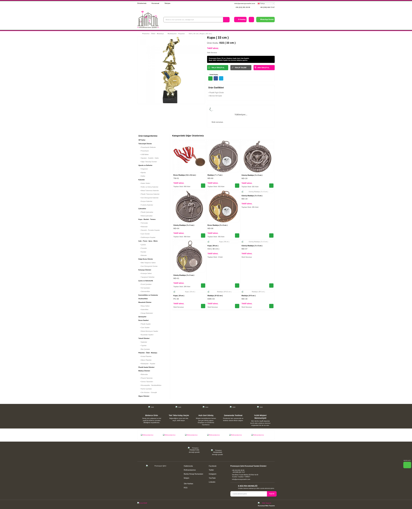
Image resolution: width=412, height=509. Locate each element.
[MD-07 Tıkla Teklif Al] (271, 285)
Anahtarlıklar (143, 298)
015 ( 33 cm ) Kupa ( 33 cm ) (200, 33)
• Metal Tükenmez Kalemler (148, 190)
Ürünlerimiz (142, 3)
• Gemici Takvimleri (145, 381)
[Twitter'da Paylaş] (221, 78)
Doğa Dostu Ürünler (145, 259)
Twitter (211, 470)
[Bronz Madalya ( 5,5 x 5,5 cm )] (189, 156)
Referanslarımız (190, 470)
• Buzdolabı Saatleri (145, 335)
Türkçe (262, 3)
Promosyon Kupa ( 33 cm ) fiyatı (219, 58)
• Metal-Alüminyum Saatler (148, 331)
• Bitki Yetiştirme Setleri (147, 263)
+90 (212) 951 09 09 (242, 7)
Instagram (212, 474)
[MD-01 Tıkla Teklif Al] (203, 285)
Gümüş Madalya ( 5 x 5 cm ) (252, 175)
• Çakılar (142, 244)
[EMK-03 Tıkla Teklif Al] (237, 306)
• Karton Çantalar (145, 389)
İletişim (167, 3)
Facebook (212, 466)
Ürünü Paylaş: (213, 74)
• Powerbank (143, 151)
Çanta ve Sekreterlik (145, 281)
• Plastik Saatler (144, 324)
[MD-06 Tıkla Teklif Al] (237, 235)
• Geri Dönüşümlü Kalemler (148, 198)
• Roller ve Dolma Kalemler (148, 187)
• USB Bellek (143, 154)
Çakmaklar (142, 208)
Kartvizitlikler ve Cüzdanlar (148, 295)
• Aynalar (142, 252)
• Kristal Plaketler (145, 356)
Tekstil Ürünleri (143, 338)
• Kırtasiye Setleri (145, 273)
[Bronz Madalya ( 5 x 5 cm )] (223, 206)
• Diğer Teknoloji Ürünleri (147, 162)
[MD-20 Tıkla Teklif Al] (271, 185)
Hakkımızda (188, 466)
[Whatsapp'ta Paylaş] (210, 78)
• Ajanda (142, 172)
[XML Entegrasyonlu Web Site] (171, 503)
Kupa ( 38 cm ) (213, 246)
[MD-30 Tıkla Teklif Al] (271, 306)
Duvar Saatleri (143, 320)
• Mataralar (143, 226)
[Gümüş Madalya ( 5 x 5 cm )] (257, 156)
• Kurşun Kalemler (145, 201)
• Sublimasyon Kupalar (146, 237)
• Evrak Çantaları (145, 284)
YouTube (212, 478)
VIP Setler (141, 140)
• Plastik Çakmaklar (145, 212)
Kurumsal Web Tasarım (266, 506)
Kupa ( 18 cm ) (178, 295)
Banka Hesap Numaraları (193, 474)
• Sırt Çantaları (144, 288)
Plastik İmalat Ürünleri (146, 367)
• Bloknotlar (143, 374)
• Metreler (142, 255)
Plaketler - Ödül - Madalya (153, 33)
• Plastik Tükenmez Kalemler (149, 194)
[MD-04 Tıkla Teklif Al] (203, 235)
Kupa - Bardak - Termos (147, 219)
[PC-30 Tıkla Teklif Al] (203, 306)
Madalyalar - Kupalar (176, 33)
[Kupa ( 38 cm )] (223, 242)
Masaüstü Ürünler (144, 302)
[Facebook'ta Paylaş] (216, 78)
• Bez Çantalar (144, 349)
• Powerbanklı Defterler (147, 147)
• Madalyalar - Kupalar (146, 363)
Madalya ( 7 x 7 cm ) (215, 175)
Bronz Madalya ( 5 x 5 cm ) (217, 225)
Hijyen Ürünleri (143, 396)
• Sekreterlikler (144, 291)
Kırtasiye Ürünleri (144, 270)
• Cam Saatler (144, 327)
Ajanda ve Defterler (145, 165)
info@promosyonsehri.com (244, 3)
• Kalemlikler (143, 309)
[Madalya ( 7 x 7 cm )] (223, 156)
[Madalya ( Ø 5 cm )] (257, 292)
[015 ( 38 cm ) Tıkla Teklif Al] (237, 285)
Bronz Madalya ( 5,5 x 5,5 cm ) (184, 175)
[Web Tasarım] (266, 503)
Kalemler (141, 180)
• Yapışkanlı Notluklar (146, 277)
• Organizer (143, 169)
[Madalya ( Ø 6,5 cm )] (223, 292)
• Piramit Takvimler (145, 378)
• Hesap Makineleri (145, 313)
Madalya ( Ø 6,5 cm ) (215, 295)
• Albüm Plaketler (145, 360)
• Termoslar (143, 223)
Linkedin (211, 482)
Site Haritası (188, 484)
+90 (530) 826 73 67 (267, 7)
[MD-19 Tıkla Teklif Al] (271, 235)
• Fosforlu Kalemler (145, 205)
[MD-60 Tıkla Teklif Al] (237, 185)
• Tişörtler (142, 345)
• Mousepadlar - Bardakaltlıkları (149, 385)
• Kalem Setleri (144, 183)
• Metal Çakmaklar (145, 216)
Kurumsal (156, 3)
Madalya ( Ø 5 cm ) (248, 295)
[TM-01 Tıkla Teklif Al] (203, 185)
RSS (185, 488)
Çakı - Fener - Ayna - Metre (148, 241)
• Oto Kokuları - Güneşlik (147, 392)
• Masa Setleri (144, 306)
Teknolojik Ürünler (145, 143)
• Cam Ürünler (144, 234)
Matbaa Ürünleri (144, 371)
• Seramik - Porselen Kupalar (149, 230)
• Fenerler (142, 248)
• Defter (141, 176)
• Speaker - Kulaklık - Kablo (148, 158)
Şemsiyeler (142, 317)
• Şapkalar (142, 342)
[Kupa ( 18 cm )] (189, 292)
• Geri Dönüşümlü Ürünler (148, 266)
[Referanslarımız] (151, 435)
